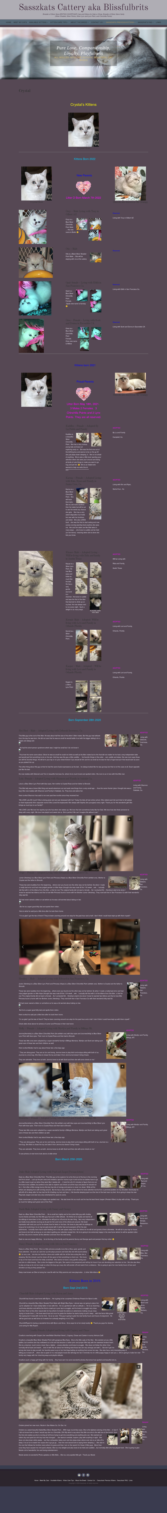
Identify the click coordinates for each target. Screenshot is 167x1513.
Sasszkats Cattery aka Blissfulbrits (83, 7)
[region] (76, 843)
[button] (129, 819)
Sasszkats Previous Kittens (120, 22)
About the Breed (79, 22)
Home (8, 22)
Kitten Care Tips (58, 22)
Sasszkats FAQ (145, 22)
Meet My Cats (20, 22)
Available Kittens (37, 22)
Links (158, 22)
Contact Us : (97, 22)
